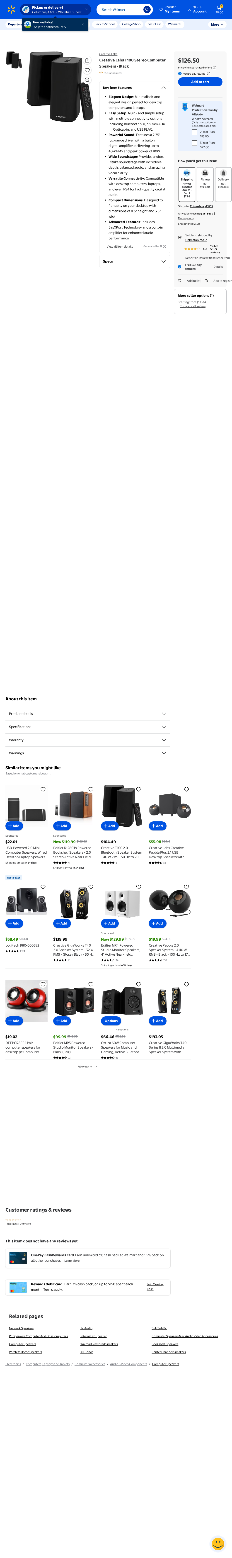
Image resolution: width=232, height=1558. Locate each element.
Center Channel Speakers (169, 1352)
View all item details (120, 246)
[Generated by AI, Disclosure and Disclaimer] (164, 246)
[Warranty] (164, 740)
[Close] (84, 24)
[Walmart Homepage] (11, 9)
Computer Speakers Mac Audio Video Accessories (185, 1336)
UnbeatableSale (196, 240)
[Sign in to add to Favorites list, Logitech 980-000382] (43, 886)
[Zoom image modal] (87, 80)
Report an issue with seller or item (207, 258)
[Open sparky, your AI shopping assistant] (218, 1544)
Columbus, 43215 (201, 206)
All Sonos (86, 1352)
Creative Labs (108, 54)
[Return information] (207, 73)
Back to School (105, 24)
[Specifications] (164, 726)
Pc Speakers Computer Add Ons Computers (38, 1336)
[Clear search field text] (136, 9)
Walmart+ (175, 24)
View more (85, 1067)
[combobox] (125, 9)
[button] (170, 9)
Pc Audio (86, 1328)
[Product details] (164, 713)
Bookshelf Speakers (165, 1344)
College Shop (131, 24)
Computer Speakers (22, 1344)
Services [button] (45, 24)
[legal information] (214, 68)
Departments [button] (17, 24)
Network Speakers (21, 1328)
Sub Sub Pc (159, 1328)
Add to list (194, 280)
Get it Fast (154, 24)
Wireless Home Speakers (25, 1352)
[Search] (147, 9)
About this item (21, 698)
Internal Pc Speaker (93, 1336)
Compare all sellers (192, 306)
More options (185, 218)
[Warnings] (164, 753)
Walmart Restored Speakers (99, 1344)
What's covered (202, 118)
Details (218, 266)
